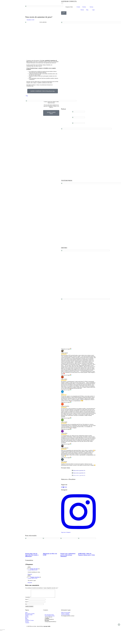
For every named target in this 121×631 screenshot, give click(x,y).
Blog (87, 9)
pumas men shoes (34, 568)
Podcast (82, 9)
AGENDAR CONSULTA (69, 1)
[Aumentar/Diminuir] (0, 629)
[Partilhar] (3, 629)
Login (93, 9)
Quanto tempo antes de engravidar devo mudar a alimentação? (32, 555)
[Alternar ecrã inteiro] (1, 629)
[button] (62, 3)
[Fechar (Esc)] (4, 629)
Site (26, 604)
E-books (78, 6)
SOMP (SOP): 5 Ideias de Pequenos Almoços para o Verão (86, 554)
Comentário (28, 597)
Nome (26, 599)
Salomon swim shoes (35, 577)
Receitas (84, 6)
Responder (30, 574)
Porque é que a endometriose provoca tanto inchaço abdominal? (67, 555)
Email (26, 601)
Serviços (91, 6)
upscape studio (47, 626)
